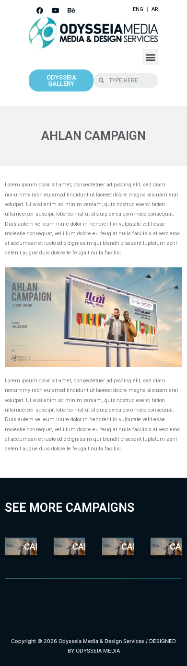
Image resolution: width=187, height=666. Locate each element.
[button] (150, 57)
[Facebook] (40, 10)
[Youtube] (55, 10)
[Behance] (71, 10)
